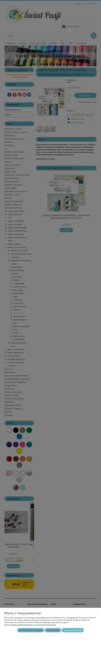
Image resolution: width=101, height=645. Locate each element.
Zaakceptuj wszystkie (72, 630)
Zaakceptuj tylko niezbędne (30, 630)
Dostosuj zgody (52, 630)
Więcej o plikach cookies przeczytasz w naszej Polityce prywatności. (30, 625)
